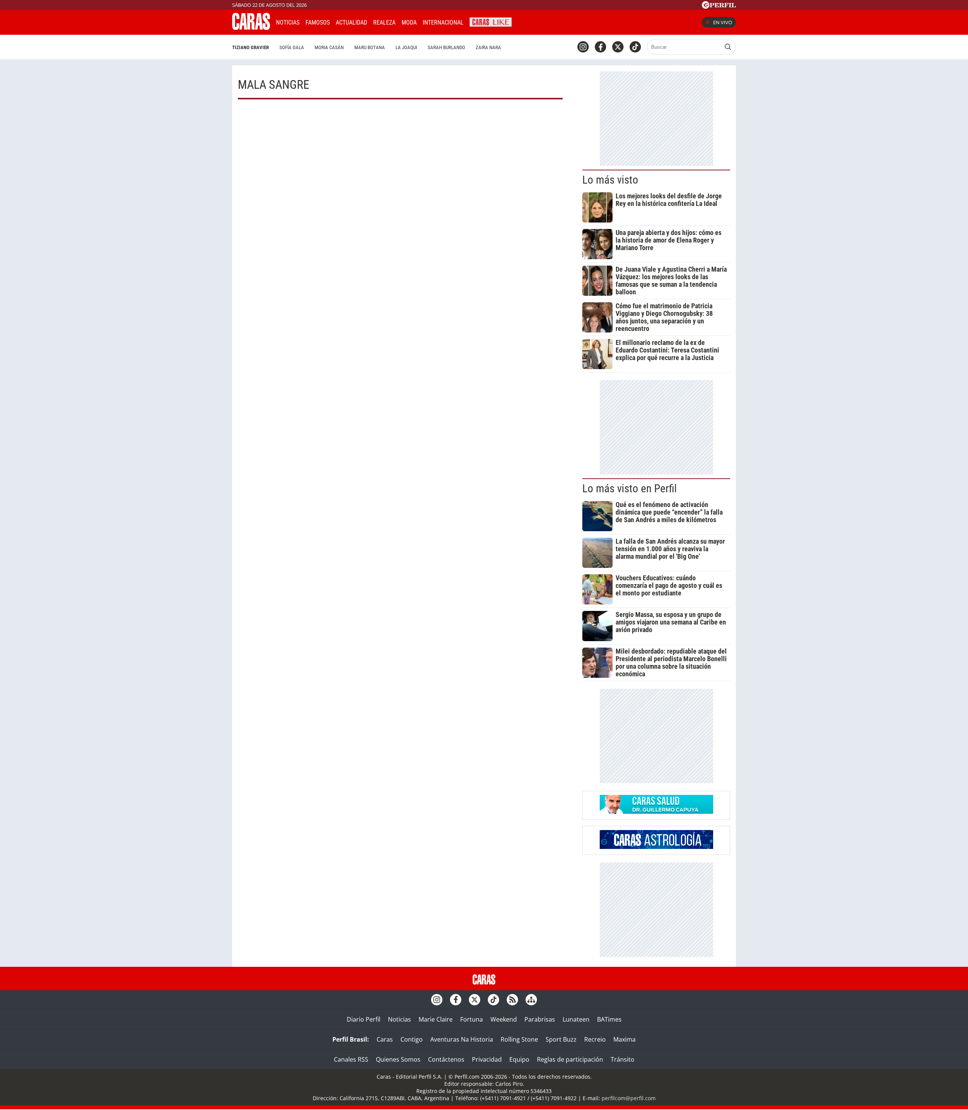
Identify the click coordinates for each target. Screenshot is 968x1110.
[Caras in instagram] (583, 47)
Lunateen (576, 1019)
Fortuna (471, 1019)
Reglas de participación (570, 1059)
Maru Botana (369, 47)
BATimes (609, 1019)
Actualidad (351, 22)
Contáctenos (446, 1059)
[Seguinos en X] (618, 47)
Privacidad (487, 1059)
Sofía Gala (291, 47)
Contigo (411, 1039)
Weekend (503, 1019)
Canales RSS (351, 1059)
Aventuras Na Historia (461, 1039)
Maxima (624, 1039)
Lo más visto (610, 179)
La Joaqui (406, 47)
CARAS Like (491, 21)
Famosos (318, 22)
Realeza (384, 22)
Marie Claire (436, 1019)
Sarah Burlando (446, 47)
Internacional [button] (443, 22)
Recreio (595, 1039)
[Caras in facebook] (600, 47)
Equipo (519, 1059)
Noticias (287, 22)
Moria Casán (329, 47)
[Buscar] (728, 47)
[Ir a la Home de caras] (251, 27)
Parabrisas (539, 1019)
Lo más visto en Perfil (629, 488)
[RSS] (512, 999)
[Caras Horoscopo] (656, 847)
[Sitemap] (531, 999)
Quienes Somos (398, 1059)
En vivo (722, 22)
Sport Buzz (561, 1039)
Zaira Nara (488, 47)
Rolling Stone (519, 1039)
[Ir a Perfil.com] (719, 6)
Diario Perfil (363, 1019)
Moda (409, 22)
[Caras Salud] (656, 811)
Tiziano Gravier (250, 47)
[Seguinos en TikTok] (635, 47)
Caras (385, 1039)
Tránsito (622, 1059)
